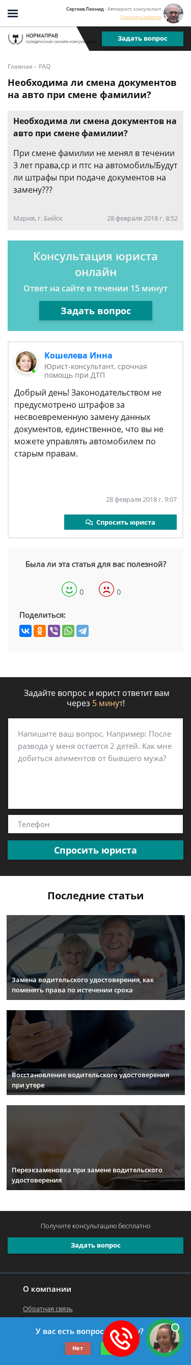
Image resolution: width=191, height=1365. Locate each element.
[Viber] (54, 631)
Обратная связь (48, 1308)
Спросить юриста (140, 17)
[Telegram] (82, 631)
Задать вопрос (143, 38)
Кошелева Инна (78, 355)
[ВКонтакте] (25, 631)
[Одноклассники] (40, 631)
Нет (77, 1348)
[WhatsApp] (68, 631)
